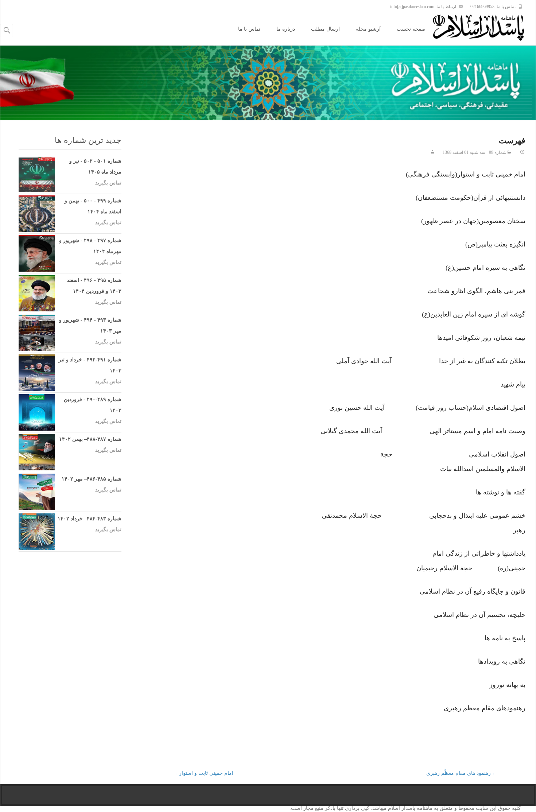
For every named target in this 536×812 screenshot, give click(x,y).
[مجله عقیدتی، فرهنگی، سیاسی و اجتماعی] (484, 27)
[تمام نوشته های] (432, 152)
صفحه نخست (411, 29)
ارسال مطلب (325, 29)
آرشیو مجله (368, 29)
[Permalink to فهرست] (522, 152)
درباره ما (285, 29)
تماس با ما (249, 29)
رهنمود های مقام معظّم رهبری (461, 773)
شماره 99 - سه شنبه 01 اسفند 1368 (474, 152)
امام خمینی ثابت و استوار (202, 773)
